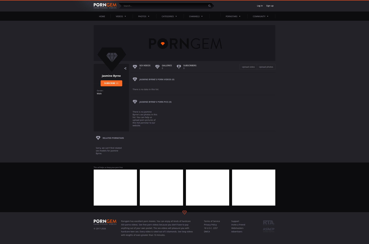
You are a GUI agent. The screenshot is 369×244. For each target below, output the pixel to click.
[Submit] (210, 6)
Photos (142, 16)
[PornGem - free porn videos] (105, 6)
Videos (119, 16)
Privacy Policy (210, 224)
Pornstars (231, 16)
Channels (194, 16)
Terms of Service (212, 221)
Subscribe (111, 83)
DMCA (207, 231)
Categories (168, 16)
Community (259, 16)
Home (102, 16)
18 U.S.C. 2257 (211, 228)
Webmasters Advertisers (237, 230)
